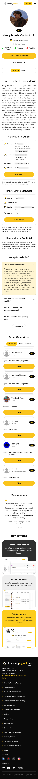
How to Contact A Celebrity (13, 732)
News (6, 750)
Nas (3, 675)
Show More (19, 327)
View (19, 366)
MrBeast (8, 675)
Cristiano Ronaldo (17, 675)
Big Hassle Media (17, 246)
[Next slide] (35, 512)
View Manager (19, 220)
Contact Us (7, 728)
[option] (19, 512)
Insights (23, 70)
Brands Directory (9, 705)
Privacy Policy (8, 723)
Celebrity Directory (10, 687)
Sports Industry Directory (12, 746)
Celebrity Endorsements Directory (15, 696)
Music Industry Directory (12, 709)
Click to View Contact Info (19, 55)
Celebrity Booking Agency (12, 683)
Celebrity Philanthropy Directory (14, 701)
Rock (19, 30)
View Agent (19, 174)
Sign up (28, 3)
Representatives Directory (12, 692)
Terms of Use (8, 719)
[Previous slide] (3, 512)
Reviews (7, 714)
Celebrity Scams (9, 737)
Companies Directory (11, 741)
